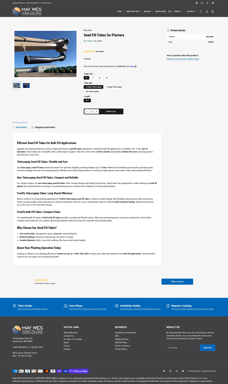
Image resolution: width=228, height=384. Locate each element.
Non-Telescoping (92, 91)
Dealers (147, 11)
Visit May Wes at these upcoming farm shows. (88, 309)
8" (99, 78)
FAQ (169, 11)
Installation (161, 11)
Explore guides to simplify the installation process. (140, 309)
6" (86, 78)
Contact (177, 11)
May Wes (88, 30)
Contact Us (69, 336)
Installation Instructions (125, 332)
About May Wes (133, 11)
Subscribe (207, 348)
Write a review (177, 281)
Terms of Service (122, 346)
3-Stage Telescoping (114, 87)
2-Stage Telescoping (93, 87)
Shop (119, 11)
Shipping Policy (122, 339)
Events (67, 346)
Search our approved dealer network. (33, 309)
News (66, 342)
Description (21, 127)
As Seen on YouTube (73, 339)
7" (93, 78)
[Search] (201, 11)
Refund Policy (121, 342)
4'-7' (87, 100)
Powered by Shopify (208, 371)
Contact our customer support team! (183, 59)
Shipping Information (45, 127)
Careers (67, 349)
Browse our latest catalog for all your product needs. (192, 309)
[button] (89, 51)
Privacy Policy (121, 349)
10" (107, 78)
